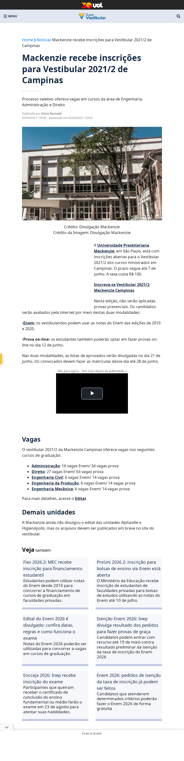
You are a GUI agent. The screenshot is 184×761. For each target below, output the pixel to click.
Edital (80, 498)
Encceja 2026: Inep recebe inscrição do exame (49, 678)
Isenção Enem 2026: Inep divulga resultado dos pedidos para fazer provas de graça (127, 625)
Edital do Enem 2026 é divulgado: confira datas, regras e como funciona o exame (49, 628)
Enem (28, 323)
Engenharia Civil (47, 477)
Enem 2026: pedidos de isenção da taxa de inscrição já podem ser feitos (129, 681)
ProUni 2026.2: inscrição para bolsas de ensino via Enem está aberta (129, 568)
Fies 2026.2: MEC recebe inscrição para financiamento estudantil (52, 568)
